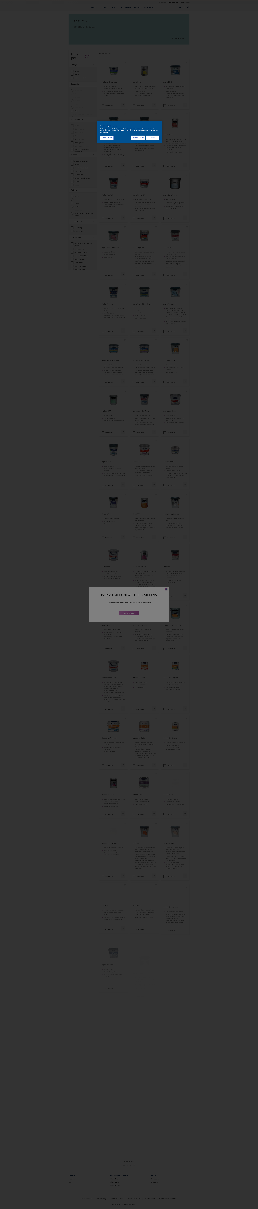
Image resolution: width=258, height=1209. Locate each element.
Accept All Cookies (138, 137)
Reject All (153, 137)
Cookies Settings (107, 137)
